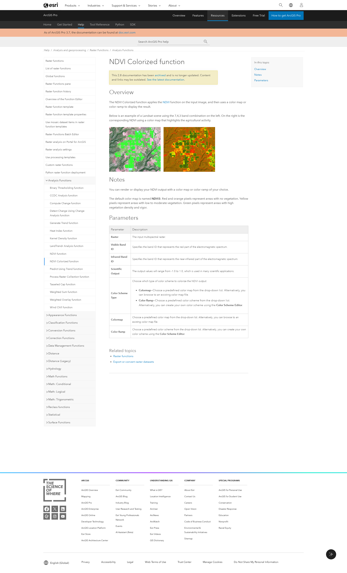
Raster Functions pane (58, 83)
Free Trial (259, 15)
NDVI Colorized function (64, 261)
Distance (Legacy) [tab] (59, 361)
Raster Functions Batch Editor (62, 134)
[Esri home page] (51, 5)
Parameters (261, 80)
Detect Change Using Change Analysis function (67, 213)
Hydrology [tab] (54, 368)
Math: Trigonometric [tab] (61, 399)
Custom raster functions (59, 165)
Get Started (64, 24)
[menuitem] (95, 490)
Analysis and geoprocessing (69, 50)
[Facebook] (46, 509)
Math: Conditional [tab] (59, 384)
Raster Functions (99, 50)
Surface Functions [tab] (59, 422)
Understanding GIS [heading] (161, 480)
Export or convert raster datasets (133, 361)
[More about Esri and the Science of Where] (54, 491)
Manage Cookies (212, 562)
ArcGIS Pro (50, 15)
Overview (179, 15)
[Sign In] (301, 5)
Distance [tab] (53, 353)
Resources (217, 15)
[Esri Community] (46, 516)
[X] (55, 509)
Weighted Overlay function (65, 299)
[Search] (281, 5)
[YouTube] (63, 516)
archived (160, 75)
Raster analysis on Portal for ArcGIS (66, 142)
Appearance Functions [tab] (62, 315)
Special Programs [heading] (229, 480)
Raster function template (59, 106)
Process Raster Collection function (69, 276)
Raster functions (55, 60)
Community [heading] (122, 480)
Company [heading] (189, 480)
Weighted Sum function (63, 292)
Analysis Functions (122, 50)
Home (47, 24)
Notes (258, 74)
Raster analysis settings (59, 149)
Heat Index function (61, 230)
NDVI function (58, 253)
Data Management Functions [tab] (66, 345)
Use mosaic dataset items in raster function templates (65, 124)
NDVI (166, 102)
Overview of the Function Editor (64, 99)
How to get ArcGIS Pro (286, 15)
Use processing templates (60, 157)
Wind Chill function (61, 307)
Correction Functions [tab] (61, 338)
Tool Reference (100, 24)
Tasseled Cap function (62, 284)
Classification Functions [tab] (63, 322)
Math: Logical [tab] (56, 391)
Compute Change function (65, 203)
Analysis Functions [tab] (59, 180)
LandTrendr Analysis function (66, 246)
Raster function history (58, 91)
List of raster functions (58, 68)
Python (119, 24)
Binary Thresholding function (66, 187)
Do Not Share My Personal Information (256, 562)
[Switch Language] (291, 5)
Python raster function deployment (65, 172)
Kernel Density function (63, 238)
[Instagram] (55, 516)
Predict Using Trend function (66, 269)
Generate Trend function (64, 223)
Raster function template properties (66, 114)
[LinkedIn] (63, 509)
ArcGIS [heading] (85, 480)
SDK (133, 24)
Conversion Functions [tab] (61, 330)
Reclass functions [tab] (59, 407)
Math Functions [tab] (57, 376)
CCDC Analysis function (64, 195)
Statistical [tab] (54, 414)
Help (81, 24)
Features (198, 15)
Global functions (55, 76)
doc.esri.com (127, 32)
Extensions (239, 15)
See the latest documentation (165, 79)
